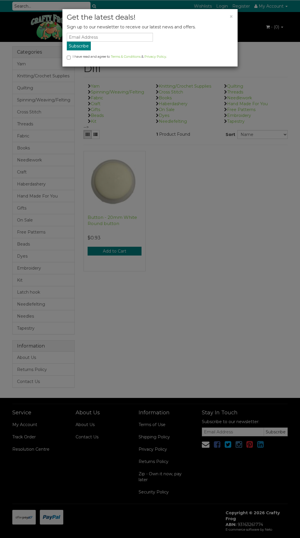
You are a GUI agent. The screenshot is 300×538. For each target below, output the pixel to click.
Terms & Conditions (126, 57)
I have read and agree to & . (120, 57)
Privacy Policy (155, 57)
